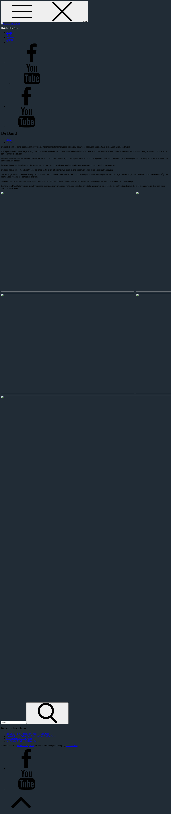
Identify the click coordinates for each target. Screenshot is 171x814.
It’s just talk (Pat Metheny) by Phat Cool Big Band (27, 734)
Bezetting (10, 37)
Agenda (9, 40)
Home (9, 32)
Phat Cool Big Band (9, 28)
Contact (9, 42)
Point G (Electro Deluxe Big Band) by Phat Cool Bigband (31, 736)
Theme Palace (71, 745)
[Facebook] (32, 63)
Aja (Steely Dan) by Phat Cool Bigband (23, 741)
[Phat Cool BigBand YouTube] (32, 83)
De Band (10, 35)
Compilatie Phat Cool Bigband (19, 738)
